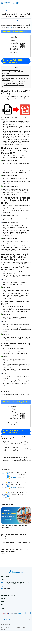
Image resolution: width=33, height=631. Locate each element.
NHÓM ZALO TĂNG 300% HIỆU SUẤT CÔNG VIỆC (15, 61)
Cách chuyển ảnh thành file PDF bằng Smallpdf (15, 81)
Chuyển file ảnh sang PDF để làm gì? (11, 70)
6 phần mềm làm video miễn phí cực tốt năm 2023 (15, 457)
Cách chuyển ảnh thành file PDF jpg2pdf (13, 83)
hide (18, 67)
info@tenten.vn (7, 588)
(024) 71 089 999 (8, 586)
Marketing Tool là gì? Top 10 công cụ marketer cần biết (17, 460)
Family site (27, 619)
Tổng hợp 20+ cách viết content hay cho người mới (15, 459)
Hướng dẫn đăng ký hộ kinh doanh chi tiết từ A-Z (15, 542)
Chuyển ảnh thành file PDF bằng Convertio (14, 85)
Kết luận (4, 86)
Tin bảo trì (13, 477)
